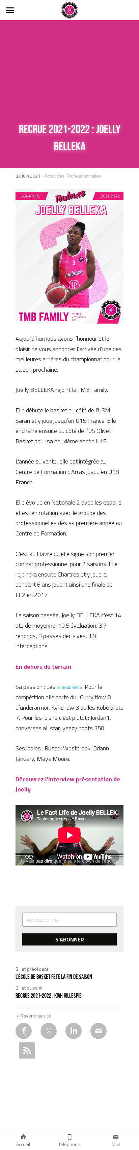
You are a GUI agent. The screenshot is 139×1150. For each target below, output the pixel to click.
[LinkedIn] (73, 1031)
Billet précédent (32, 968)
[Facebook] (24, 1031)
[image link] (69, 9)
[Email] (98, 1031)
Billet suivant (29, 987)
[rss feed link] (27, 1050)
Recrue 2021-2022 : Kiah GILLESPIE (49, 995)
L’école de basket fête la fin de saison (54, 976)
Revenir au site (35, 1015)
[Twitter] (48, 1031)
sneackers (69, 686)
